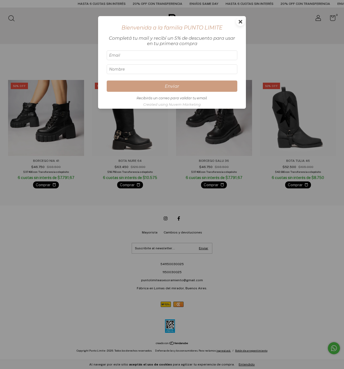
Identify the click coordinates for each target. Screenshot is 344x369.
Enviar (172, 86)
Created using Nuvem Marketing (172, 105)
